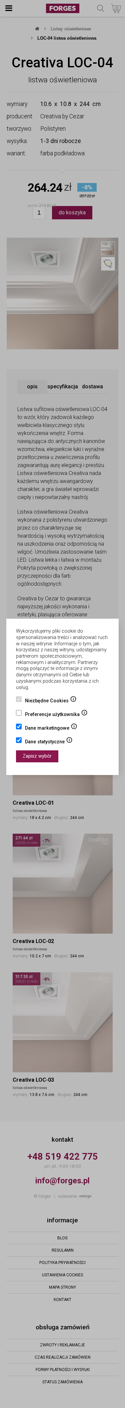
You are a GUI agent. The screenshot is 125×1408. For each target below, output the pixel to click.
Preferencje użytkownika (56, 715)
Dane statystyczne (49, 742)
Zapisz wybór (37, 756)
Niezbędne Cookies (51, 701)
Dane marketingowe (51, 728)
